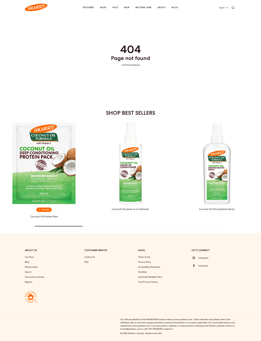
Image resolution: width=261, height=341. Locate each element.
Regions (28, 282)
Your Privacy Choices (148, 282)
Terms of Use (144, 257)
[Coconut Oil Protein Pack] (44, 163)
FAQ (86, 262)
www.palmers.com (183, 319)
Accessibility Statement (149, 267)
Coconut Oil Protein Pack (44, 216)
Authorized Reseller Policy (150, 277)
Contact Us (89, 257)
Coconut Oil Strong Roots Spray (217, 209)
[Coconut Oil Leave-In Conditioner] (130, 163)
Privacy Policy (144, 262)
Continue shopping (130, 64)
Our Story (29, 257)
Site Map (142, 272)
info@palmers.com (132, 329)
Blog (27, 262)
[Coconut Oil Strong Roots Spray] (217, 163)
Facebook (203, 265)
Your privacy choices (34, 277)
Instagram (203, 258)
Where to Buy (31, 267)
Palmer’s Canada (136, 333)
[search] (233, 7)
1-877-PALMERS (154, 329)
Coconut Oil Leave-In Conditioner (130, 209)
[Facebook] (195, 265)
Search (28, 272)
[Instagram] (195, 258)
